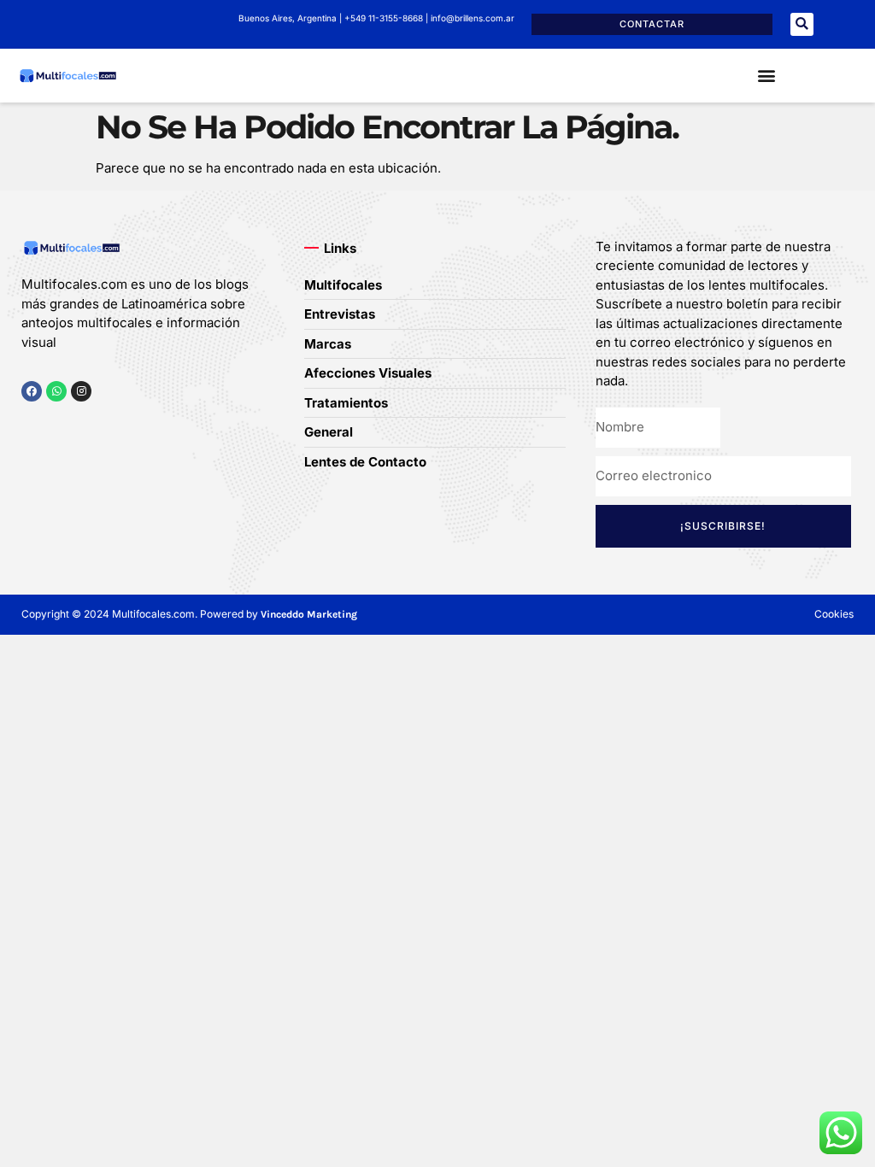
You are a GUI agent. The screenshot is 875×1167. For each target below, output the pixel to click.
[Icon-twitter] (53, 424)
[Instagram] (81, 391)
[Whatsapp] (56, 391)
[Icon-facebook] (26, 424)
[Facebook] (31, 391)
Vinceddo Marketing (309, 614)
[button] (801, 24)
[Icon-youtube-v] (106, 424)
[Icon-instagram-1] (79, 424)
